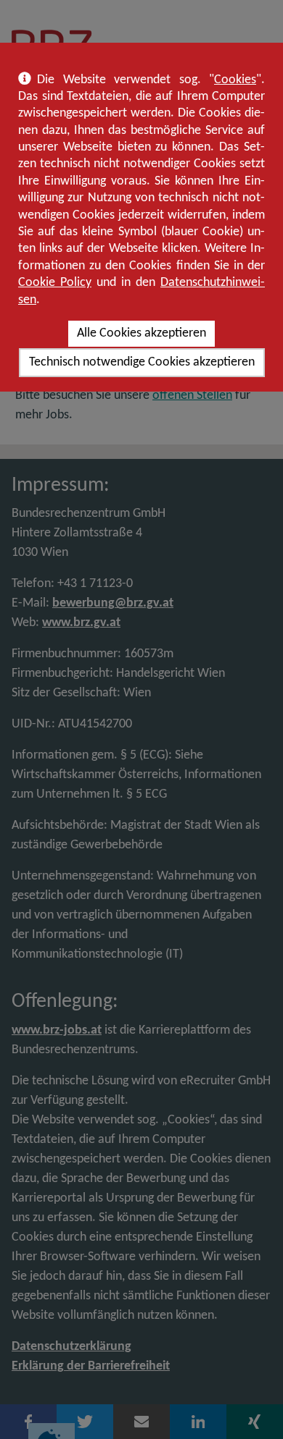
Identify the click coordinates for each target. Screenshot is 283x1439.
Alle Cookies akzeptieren (141, 333)
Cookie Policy (54, 283)
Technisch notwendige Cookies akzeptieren (142, 362)
